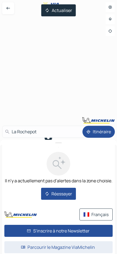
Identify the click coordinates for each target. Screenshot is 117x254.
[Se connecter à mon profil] (110, 7)
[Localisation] (110, 31)
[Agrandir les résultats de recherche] (58, 143)
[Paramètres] (110, 19)
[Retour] (8, 8)
